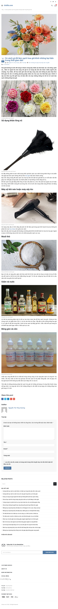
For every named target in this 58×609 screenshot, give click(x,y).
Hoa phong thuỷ (9, 585)
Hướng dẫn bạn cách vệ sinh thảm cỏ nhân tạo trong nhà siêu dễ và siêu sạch (21, 491)
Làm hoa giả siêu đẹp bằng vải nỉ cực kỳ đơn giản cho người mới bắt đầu (20, 524)
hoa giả (36, 62)
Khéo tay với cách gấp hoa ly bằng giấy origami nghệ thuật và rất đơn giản (20, 519)
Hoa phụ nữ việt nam (10, 590)
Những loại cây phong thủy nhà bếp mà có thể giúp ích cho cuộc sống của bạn (21, 508)
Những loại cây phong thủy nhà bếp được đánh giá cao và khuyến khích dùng (21, 510)
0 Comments (6, 64)
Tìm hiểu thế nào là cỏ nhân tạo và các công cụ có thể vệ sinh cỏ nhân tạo (20, 513)
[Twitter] (53, 2)
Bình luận (6, 426)
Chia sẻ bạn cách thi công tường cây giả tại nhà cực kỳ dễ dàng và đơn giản (21, 499)
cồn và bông (32, 62)
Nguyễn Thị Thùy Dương (13, 62)
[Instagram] (56, 2)
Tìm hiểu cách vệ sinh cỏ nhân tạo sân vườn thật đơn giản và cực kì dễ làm (20, 516)
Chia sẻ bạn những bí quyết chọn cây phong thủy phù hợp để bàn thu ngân (20, 505)
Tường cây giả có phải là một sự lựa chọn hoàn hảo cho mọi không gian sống (21, 502)
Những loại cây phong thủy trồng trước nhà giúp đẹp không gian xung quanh (21, 530)
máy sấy (41, 62)
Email (14, 399)
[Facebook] (51, 2)
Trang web (7, 455)
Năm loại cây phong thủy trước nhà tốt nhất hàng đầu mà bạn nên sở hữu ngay (21, 527)
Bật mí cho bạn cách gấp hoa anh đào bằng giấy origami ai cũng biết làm (20, 522)
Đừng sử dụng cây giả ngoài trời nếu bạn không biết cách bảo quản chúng (20, 496)
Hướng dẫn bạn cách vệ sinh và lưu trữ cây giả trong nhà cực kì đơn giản (20, 494)
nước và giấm (46, 62)
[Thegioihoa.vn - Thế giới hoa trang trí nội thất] (8, 5)
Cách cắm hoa (9, 587)
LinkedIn (8, 399)
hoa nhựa (12, 229)
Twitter (5, 399)
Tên (5, 442)
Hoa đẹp (24, 62)
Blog (3, 9)
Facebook (2, 399)
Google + (11, 399)
